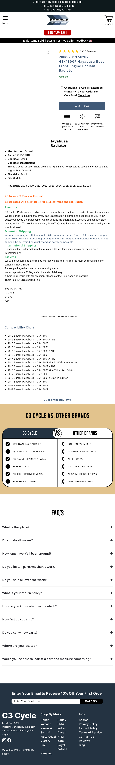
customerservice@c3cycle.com (18, 726)
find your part (57, 32)
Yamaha (46, 724)
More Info (84, 95)
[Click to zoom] (48, 52)
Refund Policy (88, 728)
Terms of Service (90, 732)
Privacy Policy (88, 724)
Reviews (84, 740)
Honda (45, 719)
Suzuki (45, 732)
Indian (62, 728)
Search (83, 719)
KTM (61, 736)
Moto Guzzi (48, 736)
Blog (82, 745)
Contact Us (86, 736)
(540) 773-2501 (10, 722)
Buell (44, 745)
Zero (61, 740)
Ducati (62, 732)
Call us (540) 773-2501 (59, 9)
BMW (61, 724)
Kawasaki (47, 728)
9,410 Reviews (88, 51)
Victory (45, 740)
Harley (62, 719)
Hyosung (47, 753)
